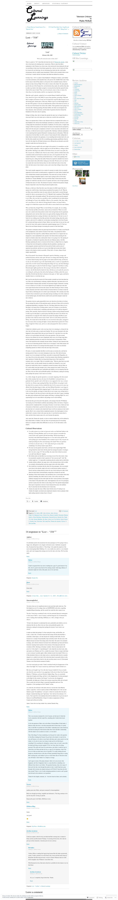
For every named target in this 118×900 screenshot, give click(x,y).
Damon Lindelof (54, 515)
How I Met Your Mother (79, 98)
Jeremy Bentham (38, 519)
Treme (75, 120)
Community (76, 89)
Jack (32, 519)
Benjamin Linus (38, 515)
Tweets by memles (76, 55)
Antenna (76, 145)
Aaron (37, 513)
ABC (41, 513)
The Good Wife (77, 115)
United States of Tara (78, 121)
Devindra (31, 848)
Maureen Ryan (77, 149)
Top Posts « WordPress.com (38, 826)
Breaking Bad (77, 86)
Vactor (29, 784)
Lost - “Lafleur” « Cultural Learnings (41, 886)
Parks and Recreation (78, 106)
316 (35, 513)
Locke (49, 519)
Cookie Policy (30, 897)
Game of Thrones (77, 95)
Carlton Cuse (46, 515)
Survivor (76, 111)
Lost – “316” (32, 37)
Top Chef (76, 118)
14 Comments (64, 511)
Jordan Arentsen (32, 831)
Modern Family (77, 104)
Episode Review (53, 517)
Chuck (75, 87)
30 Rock (76, 83)
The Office (76, 117)
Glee (75, 97)
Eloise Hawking (37, 517)
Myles (30, 560)
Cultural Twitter (79, 53)
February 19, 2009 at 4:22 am (33, 584)
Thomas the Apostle (59, 62)
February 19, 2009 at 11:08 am (33, 602)
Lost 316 (53, 519)
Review (58, 519)
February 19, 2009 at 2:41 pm (33, 786)
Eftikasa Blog (31, 806)
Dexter (75, 92)
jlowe (28, 582)
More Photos (75, 186)
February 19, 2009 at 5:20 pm (34, 712)
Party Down (76, 107)
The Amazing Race (78, 112)
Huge (75, 100)
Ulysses (63, 521)
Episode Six (60, 517)
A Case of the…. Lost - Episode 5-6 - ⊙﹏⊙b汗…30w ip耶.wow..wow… (50, 596)
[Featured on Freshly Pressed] (81, 165)
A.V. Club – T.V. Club (78, 141)
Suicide (32, 521)
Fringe (75, 94)
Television (39, 521)
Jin (43, 519)
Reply (28, 556)
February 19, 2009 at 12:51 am (33, 538)
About (36, 3)
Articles (46, 3)
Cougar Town (77, 90)
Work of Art (76, 123)
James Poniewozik (78, 147)
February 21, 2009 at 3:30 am (34, 849)
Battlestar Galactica (78, 84)
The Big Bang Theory (78, 114)
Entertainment (45, 517)
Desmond (61, 515)
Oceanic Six (35, 578)
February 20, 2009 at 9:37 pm (33, 832)
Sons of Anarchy (77, 109)
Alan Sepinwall (77, 143)
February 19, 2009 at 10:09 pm (33, 808)
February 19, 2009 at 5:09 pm (34, 561)
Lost (36, 511)
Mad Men (76, 103)
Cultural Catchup (60, 3)
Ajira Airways (46, 513)
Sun (35, 521)
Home (29, 3)
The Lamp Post (46, 521)
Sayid (62, 519)
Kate (46, 519)
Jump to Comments (63, 33)
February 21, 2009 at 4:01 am (36, 873)
